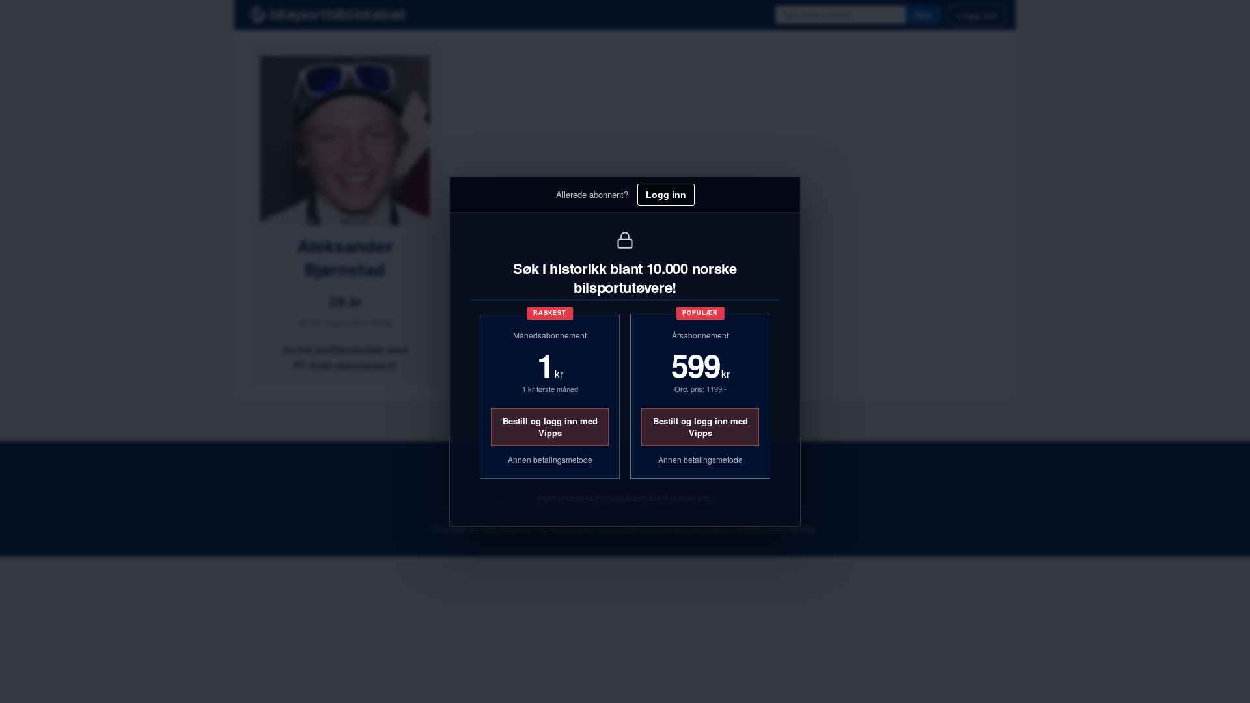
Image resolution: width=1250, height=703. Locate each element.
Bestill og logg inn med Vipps (550, 427)
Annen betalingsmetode (550, 459)
